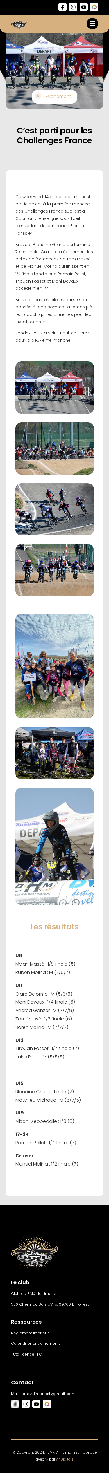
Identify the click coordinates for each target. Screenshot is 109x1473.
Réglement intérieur (30, 1333)
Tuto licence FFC (26, 1354)
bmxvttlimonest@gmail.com (48, 1393)
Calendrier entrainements (35, 1343)
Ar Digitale (65, 1459)
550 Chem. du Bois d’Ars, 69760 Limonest (50, 1304)
